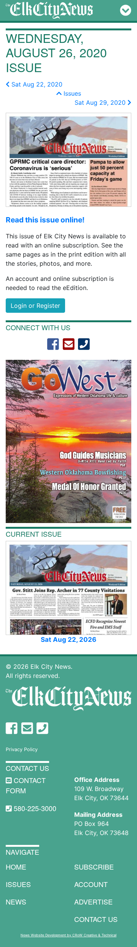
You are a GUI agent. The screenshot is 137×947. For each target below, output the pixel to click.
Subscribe (94, 866)
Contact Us (27, 768)
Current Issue (34, 534)
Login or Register (35, 305)
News (16, 901)
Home (16, 866)
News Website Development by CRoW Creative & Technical (68, 935)
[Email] (69, 344)
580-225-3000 (34, 808)
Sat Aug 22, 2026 (68, 639)
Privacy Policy (22, 749)
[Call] (84, 344)
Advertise (93, 901)
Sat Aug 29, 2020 (101, 102)
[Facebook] (53, 344)
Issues (71, 93)
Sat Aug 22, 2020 (36, 84)
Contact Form (26, 785)
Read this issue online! (45, 219)
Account (91, 884)
